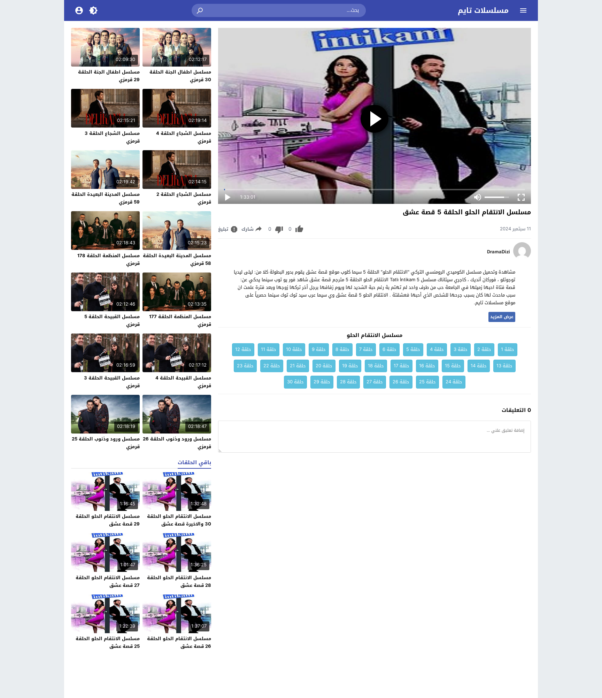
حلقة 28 (348, 381)
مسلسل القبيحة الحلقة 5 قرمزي (112, 320)
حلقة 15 (453, 365)
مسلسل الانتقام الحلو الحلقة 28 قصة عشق (179, 581)
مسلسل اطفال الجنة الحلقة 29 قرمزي (109, 76)
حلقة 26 (401, 381)
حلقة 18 (376, 365)
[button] (200, 10)
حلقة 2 (484, 349)
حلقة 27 (374, 381)
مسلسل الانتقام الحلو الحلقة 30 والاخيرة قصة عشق (179, 520)
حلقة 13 (504, 365)
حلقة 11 (268, 349)
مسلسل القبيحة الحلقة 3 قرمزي (112, 382)
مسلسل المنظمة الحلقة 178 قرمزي (108, 259)
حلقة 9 (319, 349)
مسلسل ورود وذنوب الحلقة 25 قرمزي (106, 443)
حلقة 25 (427, 381)
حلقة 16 (427, 365)
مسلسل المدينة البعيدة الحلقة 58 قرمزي (177, 259)
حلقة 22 (271, 365)
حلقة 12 (243, 349)
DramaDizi (498, 251)
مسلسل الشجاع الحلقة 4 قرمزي (183, 137)
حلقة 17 (401, 365)
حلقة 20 (324, 365)
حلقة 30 (295, 381)
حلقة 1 (507, 349)
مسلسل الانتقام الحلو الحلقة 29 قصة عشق (108, 520)
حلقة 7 (366, 349)
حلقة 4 (437, 349)
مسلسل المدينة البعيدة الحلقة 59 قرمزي (105, 198)
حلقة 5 (413, 349)
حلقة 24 (454, 381)
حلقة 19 (350, 365)
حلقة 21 (298, 365)
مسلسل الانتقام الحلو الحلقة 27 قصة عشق (108, 581)
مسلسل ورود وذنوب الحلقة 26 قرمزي (177, 443)
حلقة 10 (294, 349)
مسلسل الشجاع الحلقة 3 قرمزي (112, 137)
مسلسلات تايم (483, 10)
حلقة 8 (342, 349)
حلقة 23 (245, 365)
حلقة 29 (322, 381)
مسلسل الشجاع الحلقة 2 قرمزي (183, 198)
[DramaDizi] (522, 258)
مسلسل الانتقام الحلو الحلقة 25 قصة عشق (108, 642)
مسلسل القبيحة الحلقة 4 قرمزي (183, 382)
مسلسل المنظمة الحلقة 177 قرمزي (180, 320)
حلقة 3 (461, 349)
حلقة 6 (389, 349)
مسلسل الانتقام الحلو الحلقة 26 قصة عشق (179, 642)
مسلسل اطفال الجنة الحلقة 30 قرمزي (180, 76)
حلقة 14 (479, 365)
